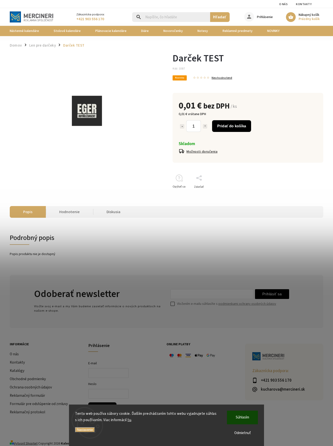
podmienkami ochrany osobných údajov (247, 303)
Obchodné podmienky (28, 379)
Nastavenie (85, 430)
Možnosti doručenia (201, 151)
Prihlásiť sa (272, 294)
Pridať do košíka (231, 126)
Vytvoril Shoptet (26, 443)
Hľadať (219, 17)
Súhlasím (242, 417)
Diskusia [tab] (113, 212)
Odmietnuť (242, 433)
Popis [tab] (27, 212)
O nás (283, 4)
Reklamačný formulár (27, 395)
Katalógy (17, 370)
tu (129, 420)
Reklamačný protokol (27, 412)
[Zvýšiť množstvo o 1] (205, 126)
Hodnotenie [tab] (69, 212)
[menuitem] (28, 31)
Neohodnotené (222, 77)
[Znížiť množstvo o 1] (182, 126)
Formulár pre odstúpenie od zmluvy (39, 403)
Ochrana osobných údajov (31, 387)
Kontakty (304, 4)
